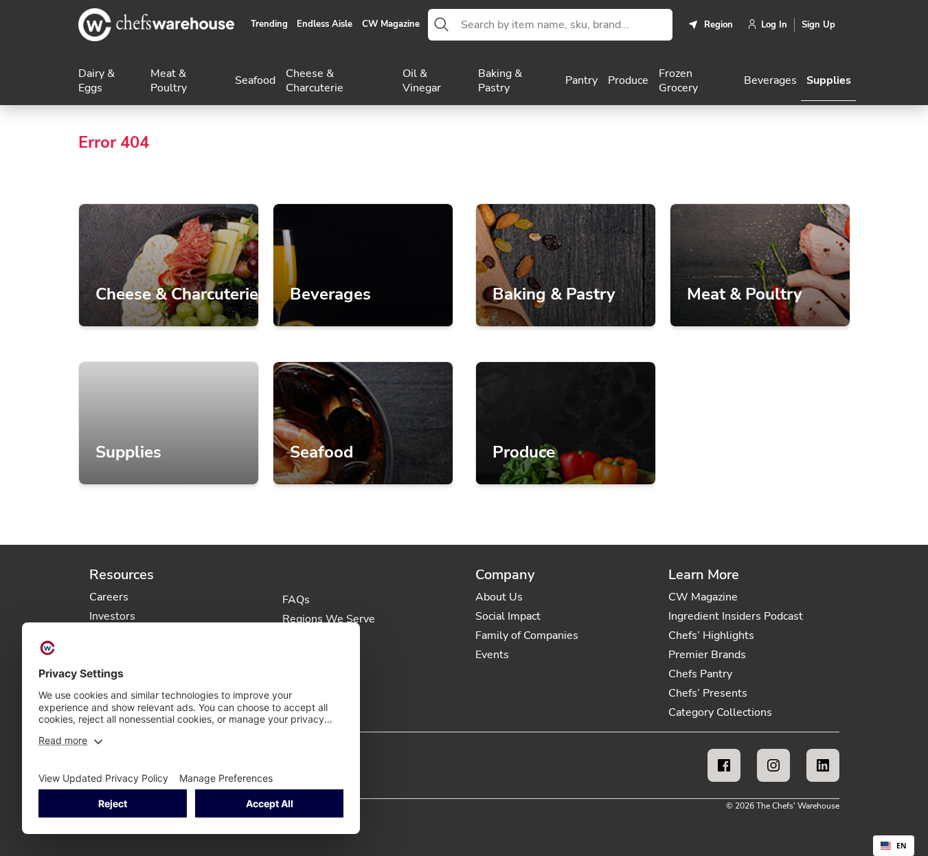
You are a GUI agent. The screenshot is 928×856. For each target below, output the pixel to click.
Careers (108, 597)
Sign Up (818, 25)
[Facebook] (724, 765)
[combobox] (563, 25)
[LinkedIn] (822, 765)
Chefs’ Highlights (711, 635)
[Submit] (441, 25)
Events (492, 654)
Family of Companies (526, 635)
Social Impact (508, 616)
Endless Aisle (324, 24)
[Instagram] (773, 765)
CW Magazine (391, 24)
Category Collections (720, 712)
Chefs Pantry (700, 673)
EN (901, 846)
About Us (499, 597)
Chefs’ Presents (707, 693)
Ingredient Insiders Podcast (735, 616)
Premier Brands (707, 654)
